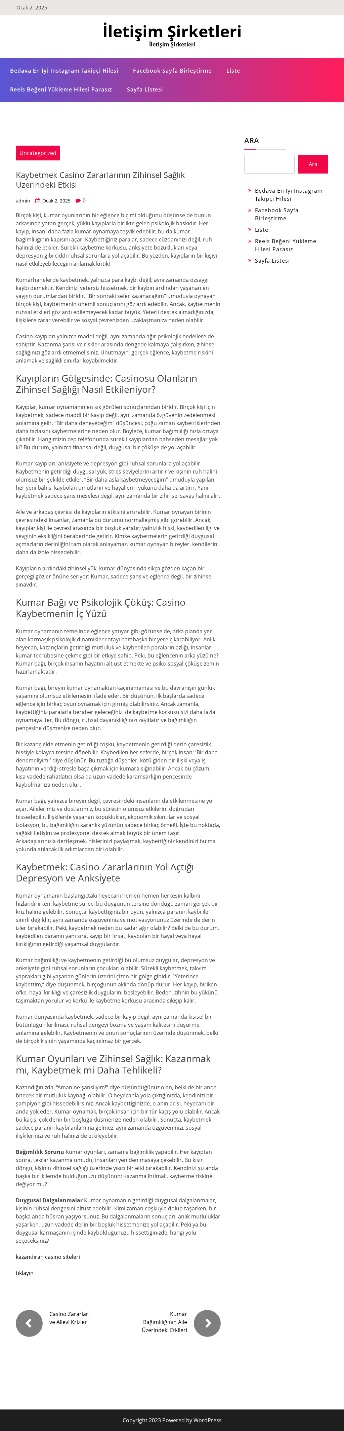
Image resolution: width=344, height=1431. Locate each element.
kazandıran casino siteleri (48, 1256)
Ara (251, 140)
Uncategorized (37, 153)
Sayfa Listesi (145, 89)
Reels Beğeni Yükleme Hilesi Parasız (61, 89)
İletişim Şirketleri (172, 31)
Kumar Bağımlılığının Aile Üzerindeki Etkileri (164, 1322)
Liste (233, 70)
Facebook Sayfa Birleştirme (172, 70)
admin (23, 200)
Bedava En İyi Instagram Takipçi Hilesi (64, 70)
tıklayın (25, 1273)
